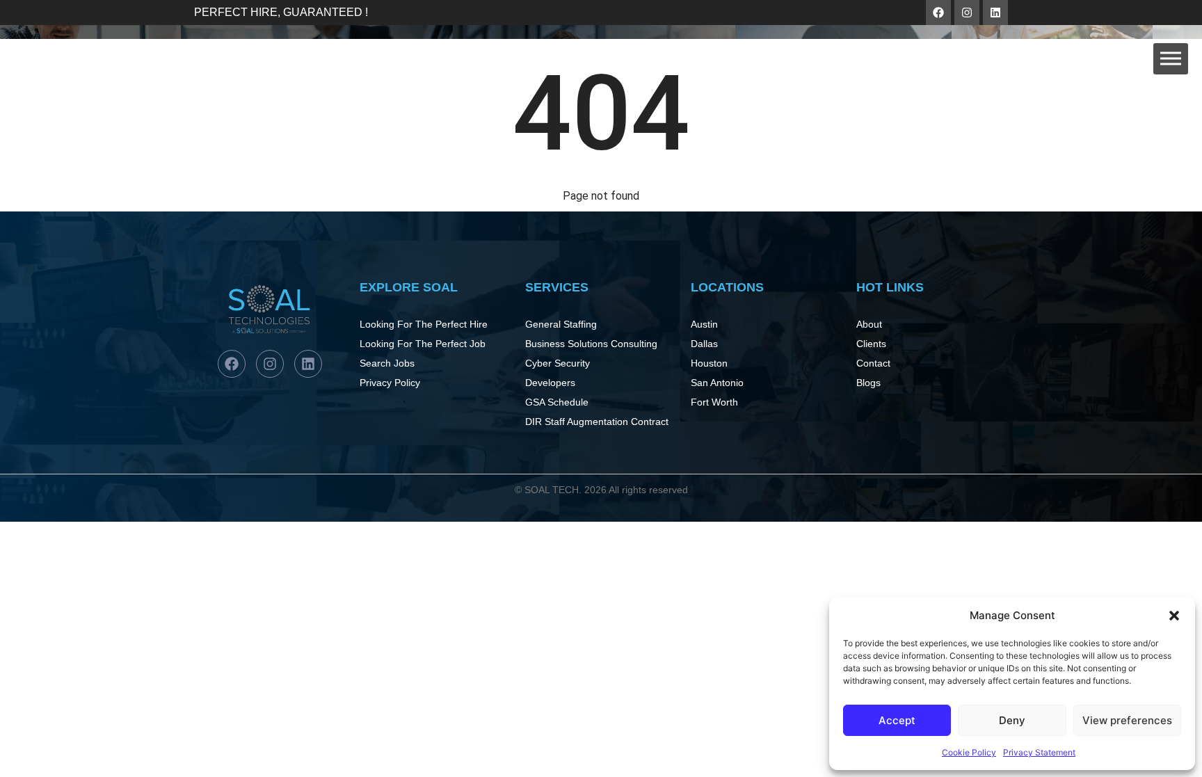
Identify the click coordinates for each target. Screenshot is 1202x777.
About (869, 324)
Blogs (868, 382)
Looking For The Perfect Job (423, 343)
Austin (704, 324)
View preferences (1127, 720)
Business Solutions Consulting (591, 343)
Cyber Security (557, 363)
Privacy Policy (390, 382)
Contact (873, 363)
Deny (1012, 720)
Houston (709, 363)
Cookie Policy (969, 752)
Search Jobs (387, 363)
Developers (550, 382)
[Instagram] (966, 12)
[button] (1174, 616)
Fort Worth (714, 402)
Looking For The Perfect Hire (424, 324)
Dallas (704, 343)
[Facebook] (938, 12)
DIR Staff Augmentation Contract (596, 421)
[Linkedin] (995, 12)
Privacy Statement (1039, 752)
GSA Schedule (556, 402)
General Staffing (561, 324)
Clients (871, 343)
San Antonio (717, 382)
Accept (897, 720)
